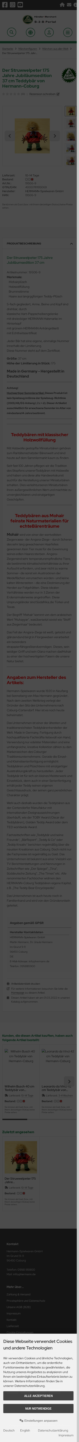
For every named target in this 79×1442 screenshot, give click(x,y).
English (25, 1430)
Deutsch (9, 1430)
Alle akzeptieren (38, 1396)
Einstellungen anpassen (40, 1420)
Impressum (66, 1435)
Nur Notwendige (38, 1408)
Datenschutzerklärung (53, 1430)
